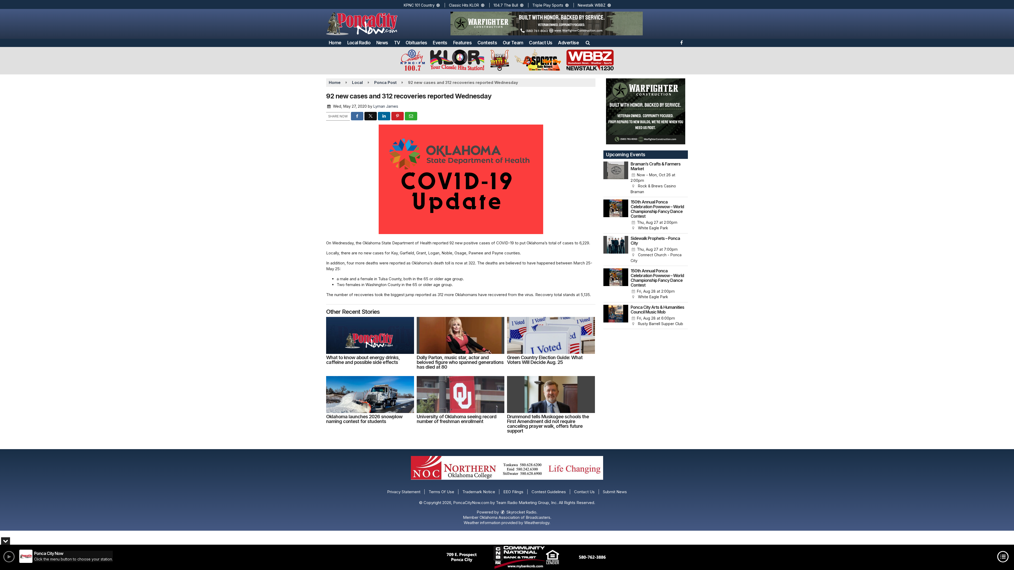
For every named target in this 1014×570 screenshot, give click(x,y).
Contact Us (540, 42)
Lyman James (385, 106)
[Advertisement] (546, 23)
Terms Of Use (441, 491)
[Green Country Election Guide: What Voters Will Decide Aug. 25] (551, 335)
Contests (487, 42)
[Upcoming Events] (615, 178)
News (382, 42)
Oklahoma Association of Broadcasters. (515, 517)
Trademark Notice (478, 491)
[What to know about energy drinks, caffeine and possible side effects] (370, 335)
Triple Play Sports (548, 5)
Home (335, 42)
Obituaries (416, 42)
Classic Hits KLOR (464, 5)
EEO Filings (513, 491)
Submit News (615, 491)
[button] (588, 42)
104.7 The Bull (506, 5)
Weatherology (536, 522)
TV (397, 42)
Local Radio (358, 42)
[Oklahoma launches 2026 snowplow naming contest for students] (370, 394)
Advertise (568, 42)
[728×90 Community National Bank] (526, 557)
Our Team (513, 42)
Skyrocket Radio (520, 512)
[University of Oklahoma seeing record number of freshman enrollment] (461, 394)
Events (440, 42)
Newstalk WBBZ (592, 5)
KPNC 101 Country (420, 5)
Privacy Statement (403, 491)
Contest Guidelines (549, 491)
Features (462, 42)
